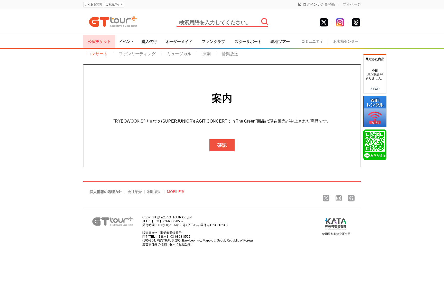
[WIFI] (374, 111)
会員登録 (327, 4)
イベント (126, 41)
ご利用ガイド (114, 4)
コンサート (97, 54)
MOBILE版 (175, 192)
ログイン (310, 4)
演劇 (206, 54)
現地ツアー (280, 41)
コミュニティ (312, 41)
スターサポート (248, 41)
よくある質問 (93, 4)
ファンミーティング (137, 54)
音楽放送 (230, 54)
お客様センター (345, 41)
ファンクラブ (213, 41)
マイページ (352, 4)
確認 (222, 145)
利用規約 (154, 192)
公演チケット (99, 41)
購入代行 (149, 41)
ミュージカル (179, 54)
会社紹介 (134, 192)
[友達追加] (374, 144)
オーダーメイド (178, 41)
